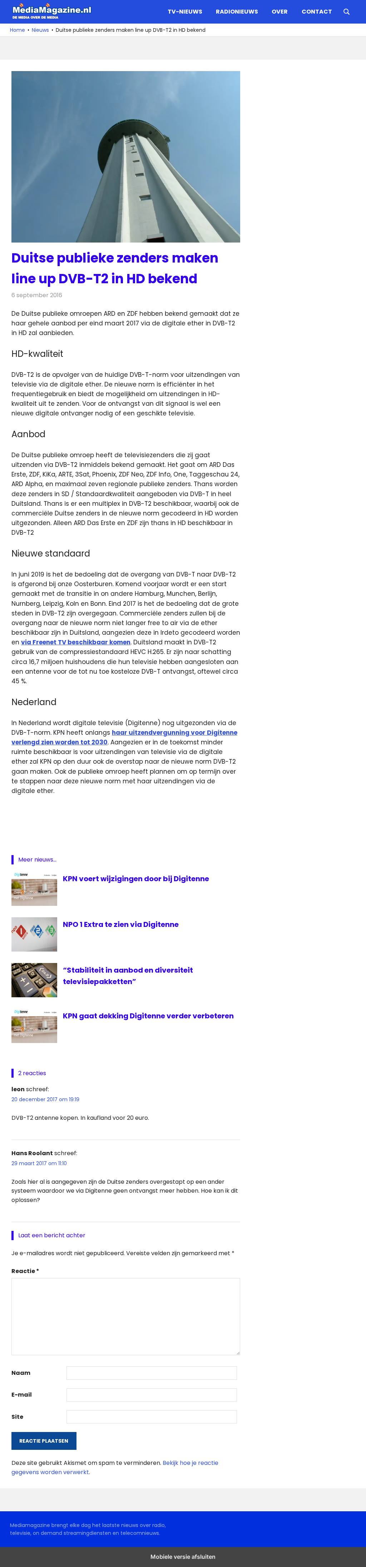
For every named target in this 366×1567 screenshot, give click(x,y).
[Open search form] (347, 11)
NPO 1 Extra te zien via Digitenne (121, 924)
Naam (20, 1373)
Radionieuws (237, 12)
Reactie (25, 1271)
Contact (317, 12)
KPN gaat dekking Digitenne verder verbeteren (148, 1016)
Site (17, 1417)
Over (280, 12)
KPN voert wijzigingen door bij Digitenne (136, 879)
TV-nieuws (185, 12)
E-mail (21, 1395)
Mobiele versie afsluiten (183, 1556)
